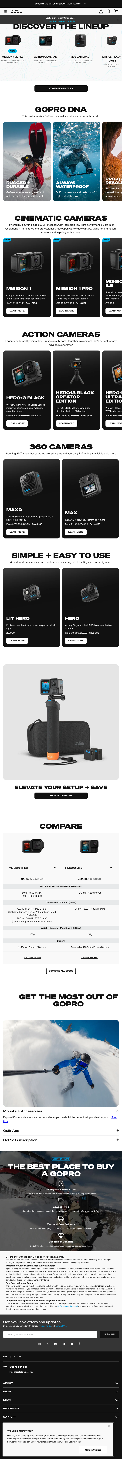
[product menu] (5, 11)
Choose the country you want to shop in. (61, 21)
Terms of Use (61, 1326)
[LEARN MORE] (27, 387)
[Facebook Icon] (55, 1344)
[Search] (108, 11)
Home (6, 1356)
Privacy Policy (45, 1326)
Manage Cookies (93, 1450)
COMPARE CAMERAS (61, 88)
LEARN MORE (32, 958)
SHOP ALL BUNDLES (61, 795)
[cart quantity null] (116, 11)
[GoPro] (16, 11)
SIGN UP (109, 1334)
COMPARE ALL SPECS (61, 971)
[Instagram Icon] (40, 1344)
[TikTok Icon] (80, 1344)
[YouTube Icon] (71, 1344)
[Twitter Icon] (47, 1344)
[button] (61, 1116)
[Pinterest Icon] (63, 1344)
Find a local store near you (21, 1372)
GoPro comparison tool (68, 1306)
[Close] (117, 20)
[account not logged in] (101, 11)
